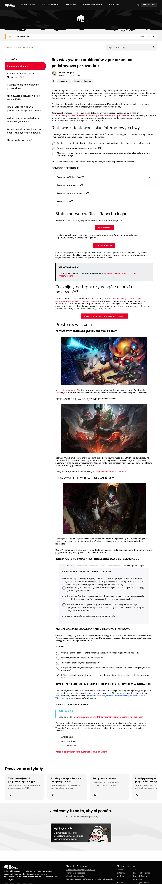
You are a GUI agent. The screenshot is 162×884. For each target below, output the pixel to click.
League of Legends (141, 873)
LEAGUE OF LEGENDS (13, 47)
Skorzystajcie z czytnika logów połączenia (104, 316)
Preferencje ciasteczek (76, 873)
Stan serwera (104, 228)
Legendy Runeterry (141, 876)
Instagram (121, 873)
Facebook (121, 870)
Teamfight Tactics (141, 882)
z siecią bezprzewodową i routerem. (110, 471)
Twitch (120, 882)
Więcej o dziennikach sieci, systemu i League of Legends (81, 751)
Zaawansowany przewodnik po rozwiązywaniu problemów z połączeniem (108, 717)
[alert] (81, 36)
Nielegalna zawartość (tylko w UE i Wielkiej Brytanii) (89, 879)
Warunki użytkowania (75, 876)
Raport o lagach (104, 245)
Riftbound (137, 879)
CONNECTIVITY (29, 47)
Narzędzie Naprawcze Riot (68, 390)
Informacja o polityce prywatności (80, 870)
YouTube (120, 876)
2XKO (135, 870)
